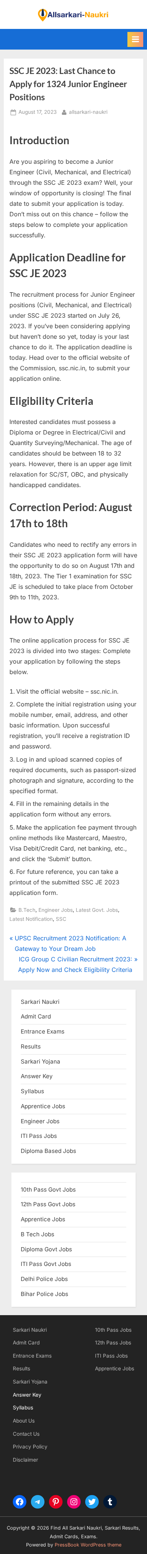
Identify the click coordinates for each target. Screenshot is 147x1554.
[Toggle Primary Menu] (135, 39)
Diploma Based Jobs (48, 1150)
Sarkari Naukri (40, 1001)
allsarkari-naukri (88, 112)
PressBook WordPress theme (88, 1545)
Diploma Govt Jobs (46, 1249)
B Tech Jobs (37, 1234)
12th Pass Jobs (113, 1343)
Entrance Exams (32, 1356)
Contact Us (26, 1434)
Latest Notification (31, 919)
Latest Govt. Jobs (97, 910)
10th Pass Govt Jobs (48, 1189)
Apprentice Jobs (43, 1106)
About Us (24, 1421)
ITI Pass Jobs (39, 1135)
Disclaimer (25, 1460)
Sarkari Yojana (30, 1382)
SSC (61, 919)
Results (21, 1368)
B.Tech (26, 910)
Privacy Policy (30, 1447)
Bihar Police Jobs (44, 1294)
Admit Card (26, 1343)
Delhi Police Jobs (44, 1278)
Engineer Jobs (55, 910)
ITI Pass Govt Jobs (46, 1263)
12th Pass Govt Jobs (48, 1204)
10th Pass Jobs (113, 1330)
